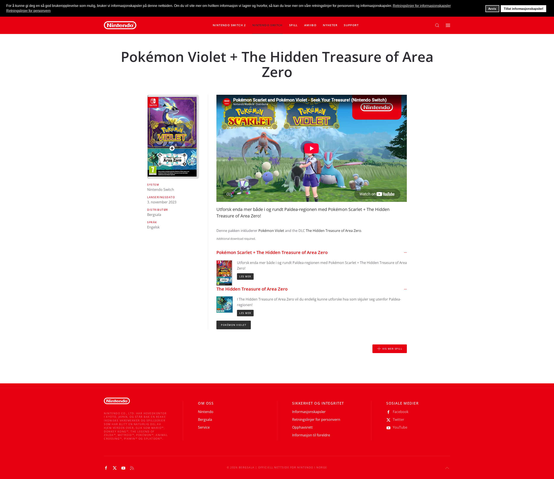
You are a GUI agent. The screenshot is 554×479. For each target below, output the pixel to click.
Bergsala (205, 419)
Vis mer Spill (392, 348)
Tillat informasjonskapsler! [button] (523, 8)
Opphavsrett (302, 427)
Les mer (245, 276)
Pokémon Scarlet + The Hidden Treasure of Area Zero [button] (272, 252)
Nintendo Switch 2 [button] (229, 25)
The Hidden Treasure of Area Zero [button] (252, 289)
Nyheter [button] (330, 25)
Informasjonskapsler (309, 411)
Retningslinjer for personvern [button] (28, 11)
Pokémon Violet (271, 230)
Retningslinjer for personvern (316, 419)
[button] (267, 25)
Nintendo (205, 411)
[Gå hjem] (120, 25)
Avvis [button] (492, 8)
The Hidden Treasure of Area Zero (333, 230)
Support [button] (351, 25)
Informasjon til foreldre (311, 435)
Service (204, 427)
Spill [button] (293, 25)
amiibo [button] (310, 25)
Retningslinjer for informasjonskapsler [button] (422, 6)
